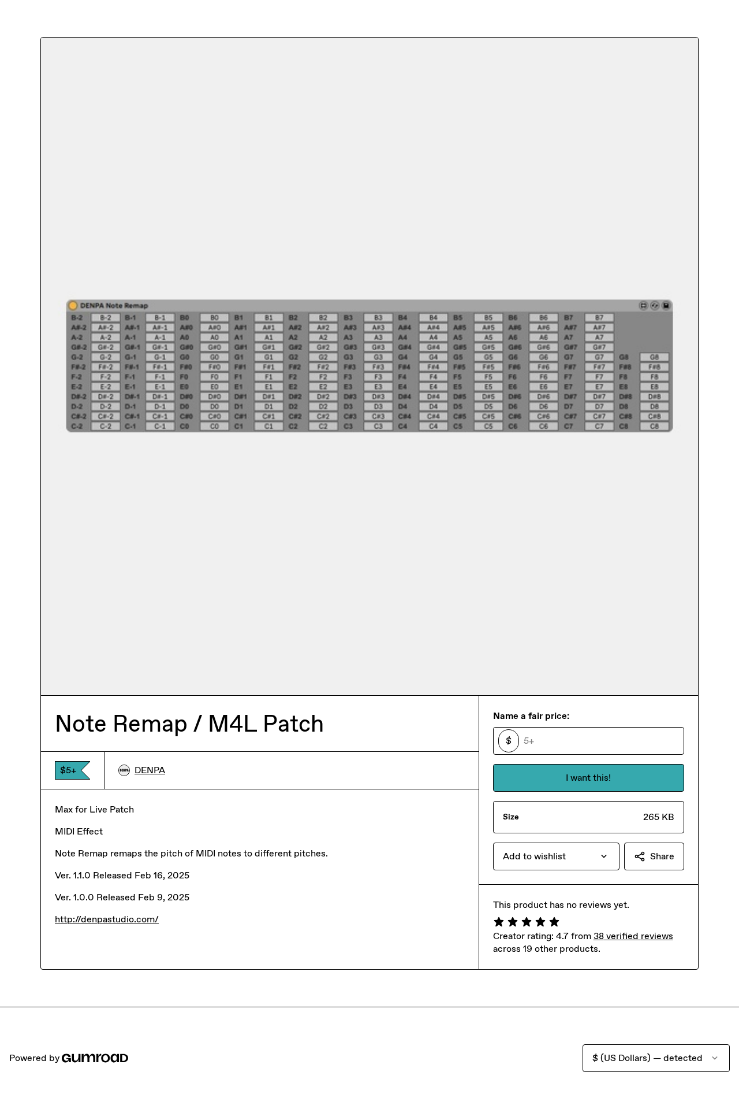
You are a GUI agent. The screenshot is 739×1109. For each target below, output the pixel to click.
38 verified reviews (633, 935)
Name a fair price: (531, 715)
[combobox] (556, 856)
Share (662, 856)
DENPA (150, 770)
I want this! (588, 777)
